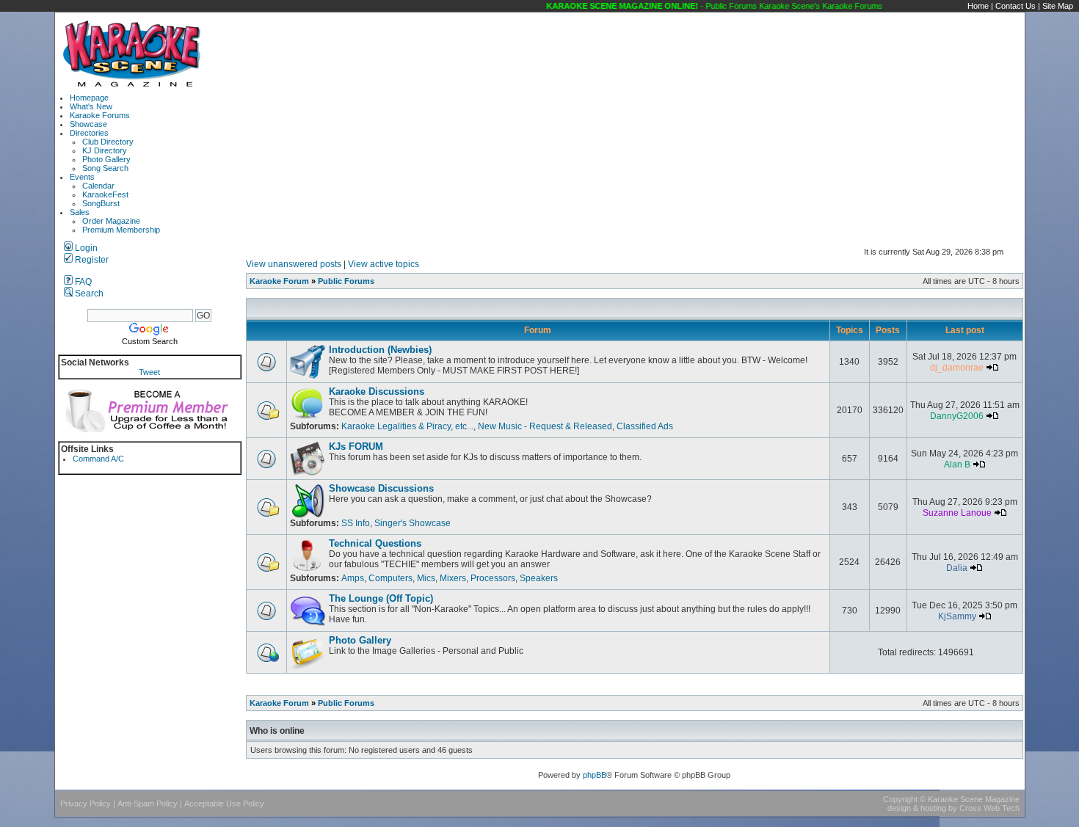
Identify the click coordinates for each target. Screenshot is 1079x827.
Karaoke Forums (100, 115)
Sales (80, 212)
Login (85, 248)
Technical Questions (375, 543)
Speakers (539, 578)
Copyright (900, 799)
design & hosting (916, 808)
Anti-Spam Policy (147, 803)
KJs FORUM (356, 446)
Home (978, 5)
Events (82, 176)
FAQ (82, 282)
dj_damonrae (957, 368)
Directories (89, 132)
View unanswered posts (293, 264)
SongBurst (101, 203)
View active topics (383, 264)
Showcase (88, 124)
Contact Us (1015, 5)
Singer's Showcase (412, 523)
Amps (352, 578)
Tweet (149, 372)
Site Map (1057, 5)
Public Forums (346, 281)
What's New (91, 106)
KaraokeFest (105, 194)
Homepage (89, 97)
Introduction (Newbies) (380, 349)
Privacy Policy (85, 803)
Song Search (105, 168)
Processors (493, 578)
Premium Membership (121, 229)
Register (91, 260)
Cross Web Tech (989, 808)
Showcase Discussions (381, 488)
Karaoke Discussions (376, 391)
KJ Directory (104, 150)
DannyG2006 (957, 416)
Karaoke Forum (279, 281)
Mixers (453, 578)
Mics (426, 578)
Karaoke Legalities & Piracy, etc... (407, 426)
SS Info (355, 523)
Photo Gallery (106, 159)
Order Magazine (111, 220)
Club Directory (108, 141)
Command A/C (98, 458)
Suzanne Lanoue (957, 513)
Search (88, 293)
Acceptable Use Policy (224, 803)
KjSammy (957, 616)
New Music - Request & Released (545, 426)
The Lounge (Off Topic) (381, 598)
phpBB (594, 774)
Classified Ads (645, 426)
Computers (390, 578)
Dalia (956, 568)
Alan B (957, 464)
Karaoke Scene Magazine (974, 799)
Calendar (98, 185)
